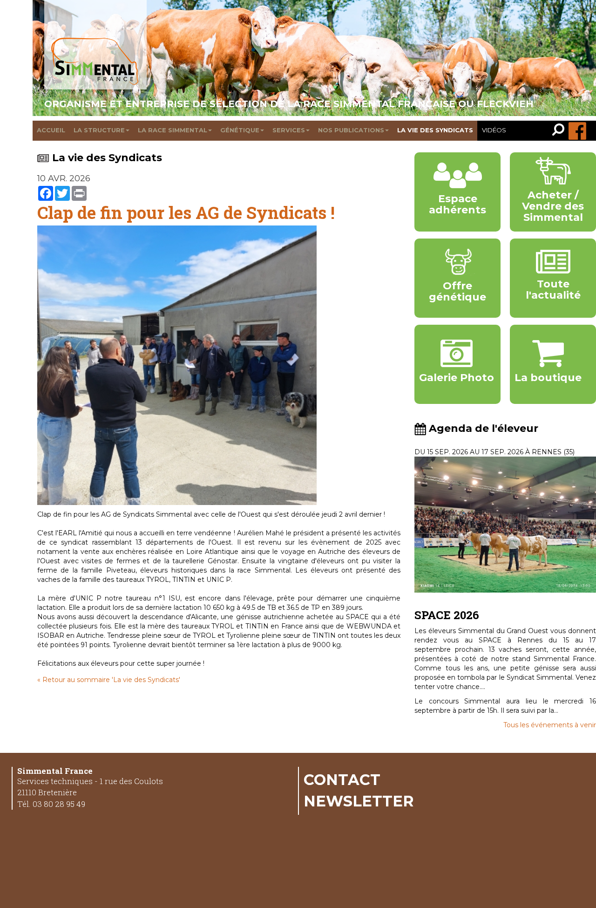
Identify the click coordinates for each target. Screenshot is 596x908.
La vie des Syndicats (107, 157)
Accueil (51, 130)
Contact (342, 779)
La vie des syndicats (435, 130)
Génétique (239, 130)
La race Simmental (172, 130)
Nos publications (351, 130)
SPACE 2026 (446, 615)
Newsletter (359, 801)
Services (288, 130)
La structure (99, 130)
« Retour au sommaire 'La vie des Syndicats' (108, 680)
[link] (560, 131)
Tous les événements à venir (549, 725)
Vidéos (494, 130)
